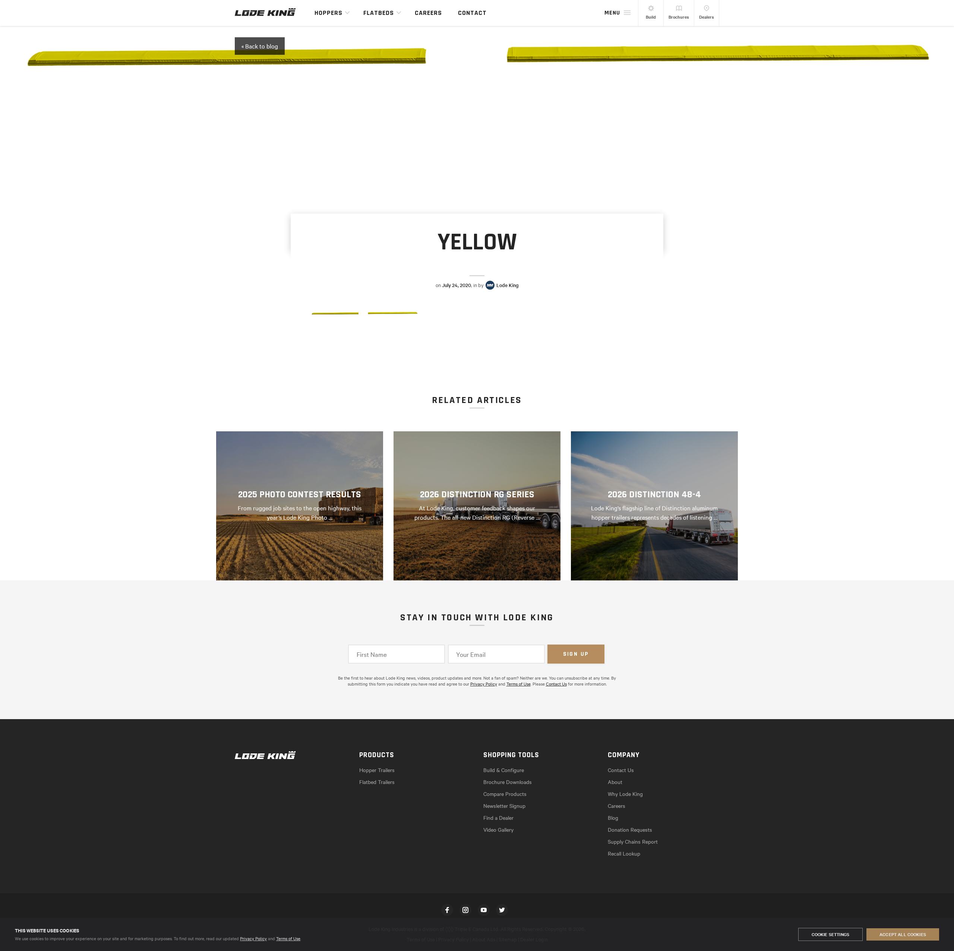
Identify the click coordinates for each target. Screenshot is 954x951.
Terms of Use (288, 938)
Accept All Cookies (902, 934)
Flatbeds (378, 13)
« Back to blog (259, 46)
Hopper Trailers (377, 770)
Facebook (447, 910)
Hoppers (328, 13)
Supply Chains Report (633, 841)
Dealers (706, 17)
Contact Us (556, 684)
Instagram (465, 910)
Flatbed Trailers (377, 781)
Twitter (502, 910)
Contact (472, 13)
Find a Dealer (498, 817)
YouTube (484, 910)
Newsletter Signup (504, 805)
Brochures (679, 17)
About (615, 781)
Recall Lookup (624, 853)
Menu (612, 13)
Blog (613, 817)
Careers (428, 13)
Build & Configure (503, 770)
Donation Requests (630, 829)
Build (651, 17)
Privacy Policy (253, 938)
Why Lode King (625, 793)
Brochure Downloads (507, 781)
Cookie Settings (830, 934)
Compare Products (505, 793)
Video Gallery (498, 829)
